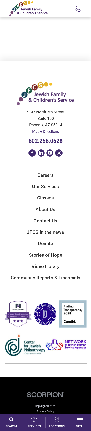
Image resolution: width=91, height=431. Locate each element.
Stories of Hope (45, 255)
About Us (45, 209)
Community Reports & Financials (45, 278)
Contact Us (45, 221)
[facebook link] (32, 153)
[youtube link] (49, 153)
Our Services (45, 186)
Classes (45, 198)
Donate (45, 243)
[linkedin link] (41, 153)
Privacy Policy (45, 411)
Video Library (45, 266)
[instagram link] (58, 153)
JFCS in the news (45, 232)
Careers (45, 175)
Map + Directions (45, 131)
